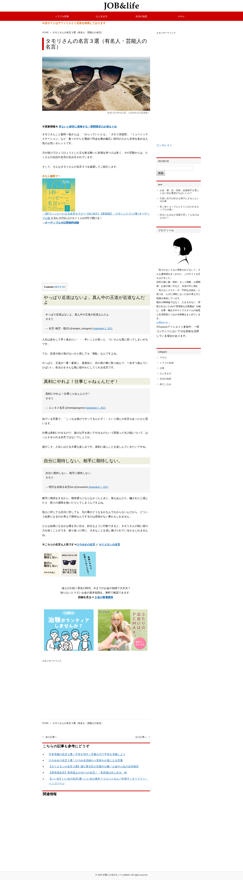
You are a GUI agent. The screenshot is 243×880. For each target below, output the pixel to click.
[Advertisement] (96, 256)
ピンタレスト (164, 145)
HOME (45, 32)
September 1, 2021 (96, 407)
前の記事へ (51, 737)
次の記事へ (141, 737)
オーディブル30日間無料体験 (62, 222)
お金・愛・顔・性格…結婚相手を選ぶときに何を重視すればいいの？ (179, 191)
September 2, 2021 (103, 328)
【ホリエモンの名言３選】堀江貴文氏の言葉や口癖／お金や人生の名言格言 (94, 766)
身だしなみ (165, 384)
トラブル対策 (62, 16)
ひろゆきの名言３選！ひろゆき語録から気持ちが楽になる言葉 (86, 760)
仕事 (162, 368)
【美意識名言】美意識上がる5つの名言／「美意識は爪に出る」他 (88, 772)
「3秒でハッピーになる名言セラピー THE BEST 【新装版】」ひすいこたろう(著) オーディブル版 (96, 216)
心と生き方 (101, 16)
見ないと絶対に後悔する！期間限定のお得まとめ (88, 126)
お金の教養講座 (104, 597)
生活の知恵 (141, 16)
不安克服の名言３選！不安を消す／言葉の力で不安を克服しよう (87, 754)
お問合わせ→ (163, 322)
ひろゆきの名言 (86, 544)
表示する (59, 287)
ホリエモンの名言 (109, 544)
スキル (181, 16)
